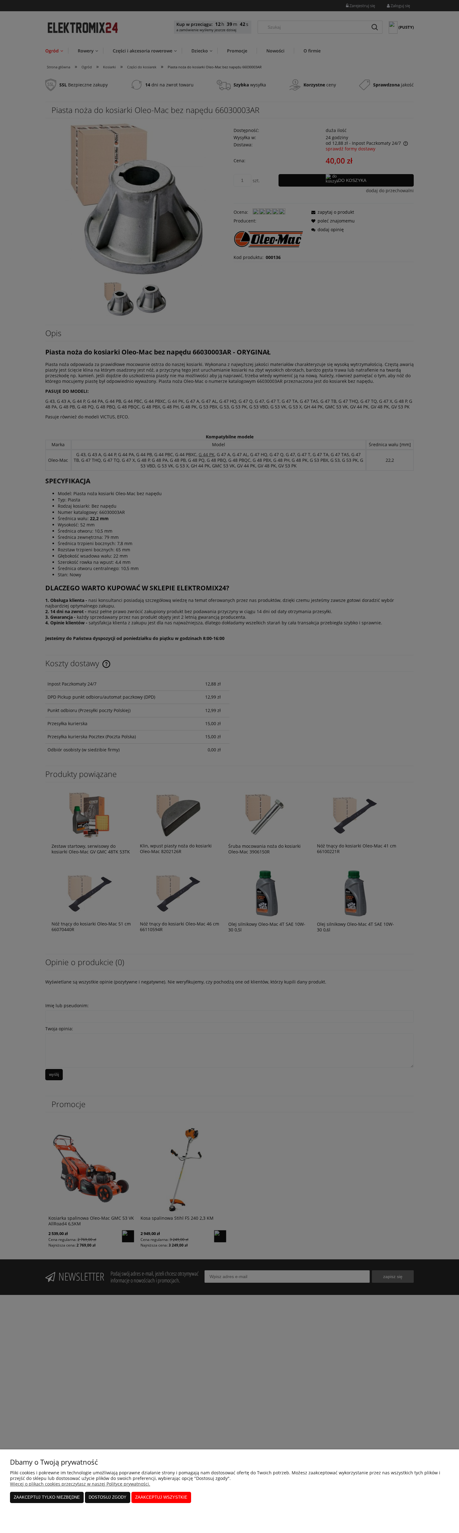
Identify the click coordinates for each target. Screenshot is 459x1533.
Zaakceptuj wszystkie (161, 1497)
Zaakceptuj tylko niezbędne (47, 1497)
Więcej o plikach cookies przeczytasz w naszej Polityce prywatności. (80, 1484)
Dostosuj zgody (107, 1497)
